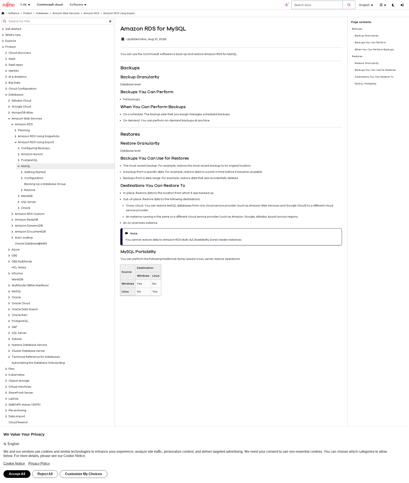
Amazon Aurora (32, 154)
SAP (14, 327)
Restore (29, 190)
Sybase (17, 339)
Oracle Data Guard (24, 309)
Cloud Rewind (18, 422)
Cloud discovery (20, 53)
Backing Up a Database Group (45, 184)
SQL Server (28, 202)
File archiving (17, 410)
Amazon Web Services (27, 119)
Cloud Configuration (22, 89)
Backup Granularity (367, 35)
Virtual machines (20, 387)
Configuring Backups (35, 148)
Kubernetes (16, 375)
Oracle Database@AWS (31, 244)
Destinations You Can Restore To (374, 77)
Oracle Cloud (21, 303)
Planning (24, 130)
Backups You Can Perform (370, 42)
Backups (357, 29)
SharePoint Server (21, 393)
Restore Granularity (367, 63)
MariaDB (27, 196)
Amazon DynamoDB (29, 226)
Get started (13, 29)
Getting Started (35, 172)
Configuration (33, 178)
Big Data (14, 83)
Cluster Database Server (28, 351)
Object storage (19, 381)
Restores (357, 56)
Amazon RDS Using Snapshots (38, 136)
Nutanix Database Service (29, 345)
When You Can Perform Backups (374, 49)
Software (13, 13)
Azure (16, 250)
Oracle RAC (19, 315)
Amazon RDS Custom (30, 214)
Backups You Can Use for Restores (375, 70)
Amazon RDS (24, 124)
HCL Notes (19, 267)
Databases (16, 95)
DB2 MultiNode (22, 261)
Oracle (25, 208)
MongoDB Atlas (22, 113)
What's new (13, 35)
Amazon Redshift (26, 220)
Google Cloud (21, 107)
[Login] (402, 5)
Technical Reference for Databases (36, 357)
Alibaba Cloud (21, 101)
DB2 (14, 256)
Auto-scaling (24, 238)
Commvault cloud (50, 4)
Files (11, 369)
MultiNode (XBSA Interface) (30, 285)
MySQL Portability (365, 83)
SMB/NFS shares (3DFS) (24, 405)
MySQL (25, 166)
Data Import (17, 416)
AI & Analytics (18, 77)
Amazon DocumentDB (30, 232)
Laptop (14, 399)
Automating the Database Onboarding (38, 363)
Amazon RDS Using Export (36, 142)
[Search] (349, 5)
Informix (17, 273)
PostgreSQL (29, 160)
